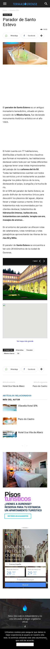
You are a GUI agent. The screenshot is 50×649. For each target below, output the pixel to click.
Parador (30, 350)
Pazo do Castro (40, 386)
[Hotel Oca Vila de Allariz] (10, 434)
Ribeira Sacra (9, 353)
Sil (18, 353)
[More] (41, 35)
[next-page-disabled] (26, 446)
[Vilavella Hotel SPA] (10, 407)
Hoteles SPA (14, 10)
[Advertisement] (25, 85)
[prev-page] (22, 446)
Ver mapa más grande (25, 341)
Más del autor (11, 399)
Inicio (5, 10)
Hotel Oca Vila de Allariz (14, 386)
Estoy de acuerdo (25, 644)
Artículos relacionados (17, 395)
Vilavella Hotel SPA (28, 405)
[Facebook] (25, 626)
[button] (4, 3)
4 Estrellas (19, 350)
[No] (46, 638)
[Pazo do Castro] (10, 421)
